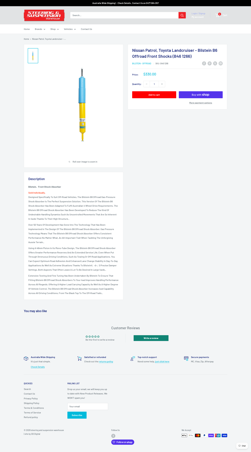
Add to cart (154, 94)
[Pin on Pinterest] (210, 63)
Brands (38, 29)
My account (198, 16)
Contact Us (86, 29)
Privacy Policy (31, 398)
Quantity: (137, 84)
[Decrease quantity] (147, 84)
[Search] (182, 15)
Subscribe (77, 415)
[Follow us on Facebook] (113, 436)
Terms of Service (32, 412)
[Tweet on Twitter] (215, 63)
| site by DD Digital (32, 434)
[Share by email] (221, 63)
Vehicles (68, 29)
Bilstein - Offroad (141, 63)
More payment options (200, 102)
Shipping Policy (31, 403)
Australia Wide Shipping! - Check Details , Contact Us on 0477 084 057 (125, 3)
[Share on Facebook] (204, 63)
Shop (53, 29)
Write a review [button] (151, 338)
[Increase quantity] (162, 84)
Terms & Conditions (34, 407)
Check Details (38, 366)
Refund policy (31, 417)
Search (27, 389)
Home (27, 29)
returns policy (106, 361)
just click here (162, 361)
